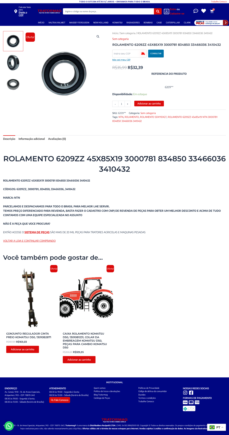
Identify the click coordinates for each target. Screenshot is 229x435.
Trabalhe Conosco (219, 1)
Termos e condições (147, 398)
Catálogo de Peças (102, 398)
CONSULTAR (155, 53)
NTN (121, 116)
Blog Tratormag (101, 394)
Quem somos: (100, 388)
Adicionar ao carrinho (149, 103)
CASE (159, 22)
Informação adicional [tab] (32, 138)
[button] (98, 36)
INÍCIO (41, 22)
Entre (173, 9)
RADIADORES (133, 22)
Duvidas (142, 394)
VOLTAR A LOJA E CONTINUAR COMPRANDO (29, 240)
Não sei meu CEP (121, 59)
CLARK (187, 22)
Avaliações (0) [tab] (57, 138)
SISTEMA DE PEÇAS (37, 232)
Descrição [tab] (9, 138)
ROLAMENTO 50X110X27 (153, 116)
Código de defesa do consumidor (152, 391)
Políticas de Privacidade (148, 388)
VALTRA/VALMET (56, 22)
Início (115, 33)
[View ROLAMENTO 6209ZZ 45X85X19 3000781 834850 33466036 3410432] (13, 41)
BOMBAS (148, 22)
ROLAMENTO (132, 116)
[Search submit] (158, 11)
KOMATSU (117, 22)
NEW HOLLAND (100, 22)
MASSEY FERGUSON (79, 22)
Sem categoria (127, 33)
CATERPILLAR (173, 22)
